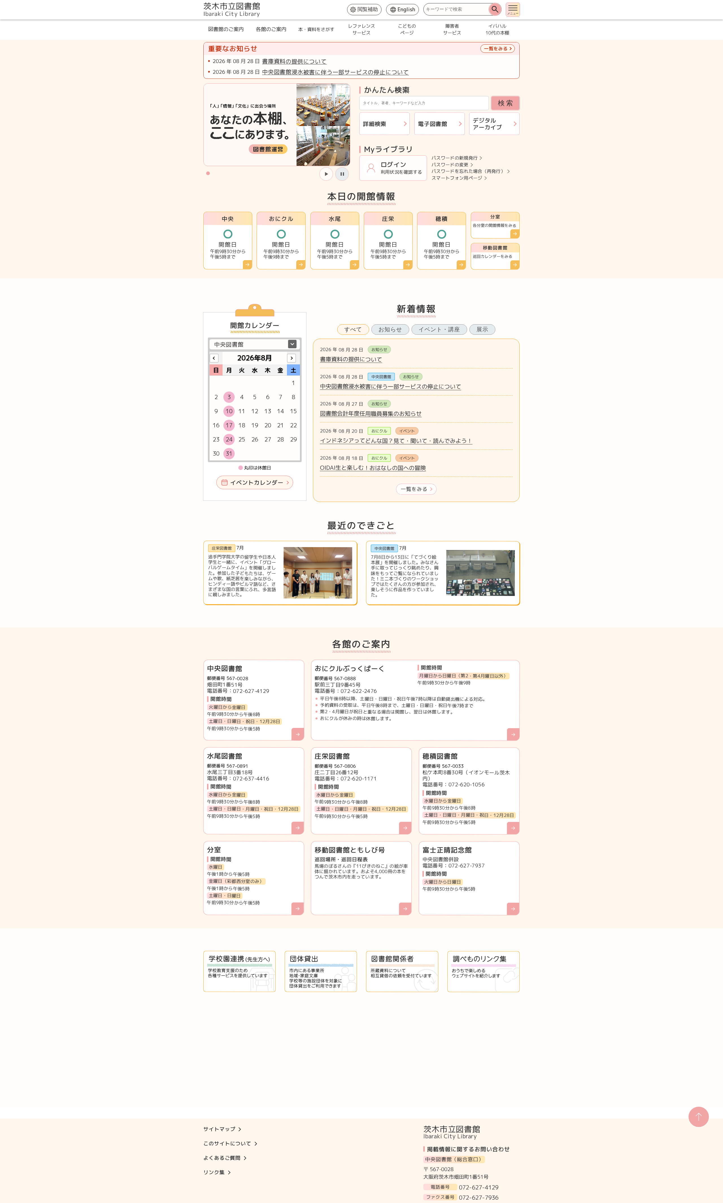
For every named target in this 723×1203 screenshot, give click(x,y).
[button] (208, 173)
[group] (276, 124)
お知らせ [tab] (390, 329)
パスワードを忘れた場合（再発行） (468, 171)
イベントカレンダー (257, 482)
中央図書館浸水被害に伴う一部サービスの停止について (335, 72)
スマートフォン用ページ (457, 178)
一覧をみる (414, 489)
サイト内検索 (0, 19)
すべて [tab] (353, 329)
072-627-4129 (478, 1187)
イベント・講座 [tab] (439, 329)
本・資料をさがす (316, 29)
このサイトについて (227, 1143)
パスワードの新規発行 (455, 158)
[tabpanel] (416, 420)
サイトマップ (219, 1129)
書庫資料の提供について (294, 61)
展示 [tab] (482, 329)
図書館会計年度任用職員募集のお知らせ (371, 413)
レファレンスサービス (361, 29)
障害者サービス (452, 29)
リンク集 (214, 1172)
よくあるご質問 (222, 1157)
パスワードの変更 (450, 164)
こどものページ (407, 29)
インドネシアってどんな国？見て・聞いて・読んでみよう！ (396, 440)
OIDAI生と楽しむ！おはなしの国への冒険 (373, 468)
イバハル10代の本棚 (497, 29)
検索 (506, 103)
